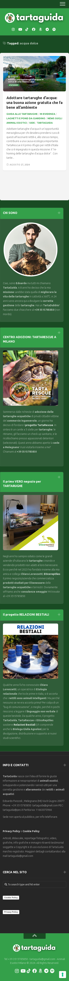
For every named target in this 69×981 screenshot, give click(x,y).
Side (32, 122)
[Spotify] (54, 29)
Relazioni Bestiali (24, 724)
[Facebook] (33, 29)
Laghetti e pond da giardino (25, 118)
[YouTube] (20, 29)
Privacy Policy (11, 831)
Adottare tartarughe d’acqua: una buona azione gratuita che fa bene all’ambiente (34, 102)
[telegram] (47, 29)
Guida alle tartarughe (22, 114)
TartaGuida (45, 122)
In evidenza (47, 114)
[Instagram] (13, 29)
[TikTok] (27, 29)
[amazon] (40, 29)
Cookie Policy (31, 831)
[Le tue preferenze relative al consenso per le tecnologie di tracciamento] (62, 974)
